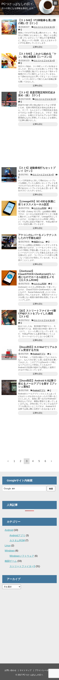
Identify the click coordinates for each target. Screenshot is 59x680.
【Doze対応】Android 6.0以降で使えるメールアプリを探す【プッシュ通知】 (37, 383)
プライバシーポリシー (44, 670)
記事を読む (38, 47)
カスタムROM (40, 208)
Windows (10, 550)
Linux (8, 545)
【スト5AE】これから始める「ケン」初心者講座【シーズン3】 (37, 55)
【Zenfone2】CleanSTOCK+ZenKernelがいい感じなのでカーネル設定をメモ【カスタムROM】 (36, 275)
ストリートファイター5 (44, 27)
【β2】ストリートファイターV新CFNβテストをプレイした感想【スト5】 (37, 313)
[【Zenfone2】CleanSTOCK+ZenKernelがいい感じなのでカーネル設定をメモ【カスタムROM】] (9, 277)
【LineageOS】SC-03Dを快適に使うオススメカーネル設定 (37, 203)
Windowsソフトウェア (22, 556)
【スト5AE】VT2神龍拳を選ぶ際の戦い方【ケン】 (37, 22)
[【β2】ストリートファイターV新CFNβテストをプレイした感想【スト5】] (9, 317)
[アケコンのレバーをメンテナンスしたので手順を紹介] (9, 241)
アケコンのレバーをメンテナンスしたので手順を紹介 (37, 236)
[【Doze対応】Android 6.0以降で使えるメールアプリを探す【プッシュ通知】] (9, 387)
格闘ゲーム (39, 242)
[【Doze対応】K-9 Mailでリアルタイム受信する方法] (9, 353)
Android (9, 530)
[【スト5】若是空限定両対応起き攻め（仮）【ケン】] (9, 99)
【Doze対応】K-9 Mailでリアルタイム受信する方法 (37, 349)
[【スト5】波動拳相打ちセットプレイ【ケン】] (9, 174)
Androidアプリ (39, 354)
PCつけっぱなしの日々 (17, 4)
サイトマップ (25, 670)
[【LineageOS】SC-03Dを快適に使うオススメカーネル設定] (9, 208)
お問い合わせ (10, 670)
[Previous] (8, 461)
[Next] (51, 461)
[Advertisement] (29, 145)
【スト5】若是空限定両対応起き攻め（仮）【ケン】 (37, 94)
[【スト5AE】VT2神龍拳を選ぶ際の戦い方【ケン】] (9, 27)
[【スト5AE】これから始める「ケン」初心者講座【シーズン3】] (9, 60)
